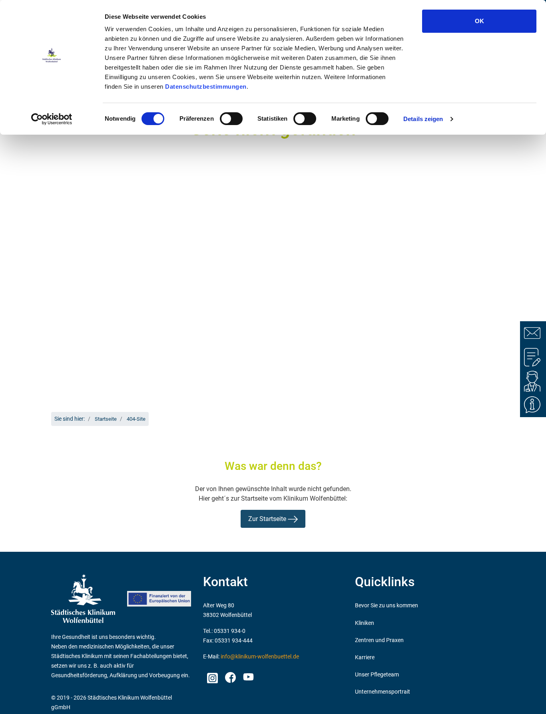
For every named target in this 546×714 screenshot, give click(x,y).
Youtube (247, 678)
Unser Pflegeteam (377, 674)
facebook (230, 675)
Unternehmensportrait (382, 691)
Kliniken (364, 623)
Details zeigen (423, 118)
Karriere (365, 657)
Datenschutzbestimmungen (206, 86)
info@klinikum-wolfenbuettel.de (260, 656)
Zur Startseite (268, 519)
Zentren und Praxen (379, 640)
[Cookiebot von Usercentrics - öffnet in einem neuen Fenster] (52, 119)
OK (479, 21)
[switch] (231, 118)
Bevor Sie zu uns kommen (386, 605)
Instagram (212, 675)
